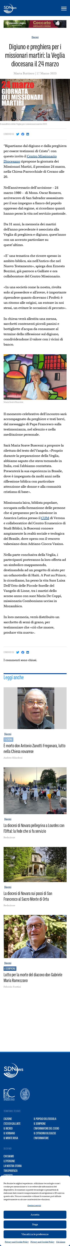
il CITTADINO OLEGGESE (45, 1133)
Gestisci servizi (34, 1205)
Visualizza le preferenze (35, 1234)
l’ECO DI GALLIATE (12, 1123)
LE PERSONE (9, 1161)
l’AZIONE (8, 1119)
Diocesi (35, 37)
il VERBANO (9, 1133)
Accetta (35, 1214)
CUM (45, 518)
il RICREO (8, 1128)
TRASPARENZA (11, 1171)
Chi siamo (60, 1242)
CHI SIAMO (9, 1156)
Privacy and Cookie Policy (17, 1242)
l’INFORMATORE (41, 1138)
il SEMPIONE (40, 1123)
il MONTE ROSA (11, 1138)
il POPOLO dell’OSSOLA (45, 1119)
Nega (35, 1224)
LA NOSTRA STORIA (13, 1166)
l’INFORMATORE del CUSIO (46, 1128)
